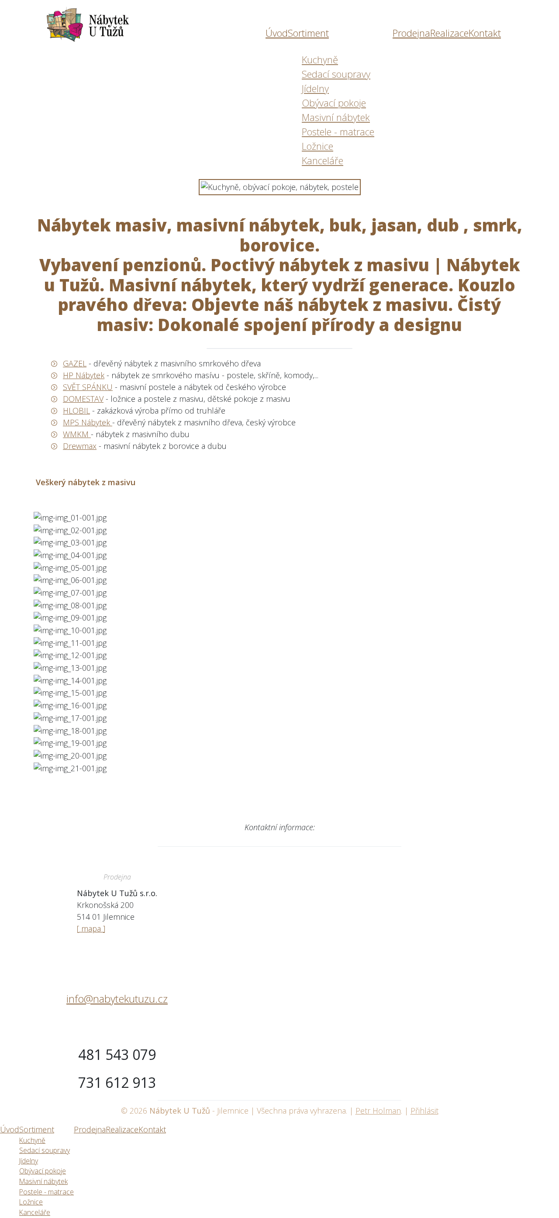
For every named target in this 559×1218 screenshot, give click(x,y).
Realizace (449, 32)
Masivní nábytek (336, 117)
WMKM (77, 434)
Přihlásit (424, 1110)
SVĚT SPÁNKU (88, 387)
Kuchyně (320, 59)
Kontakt (485, 32)
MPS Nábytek (87, 422)
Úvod (277, 32)
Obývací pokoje (334, 102)
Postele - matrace (338, 131)
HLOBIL (76, 410)
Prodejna (411, 32)
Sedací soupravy (336, 73)
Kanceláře (322, 160)
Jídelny (315, 88)
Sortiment (308, 32)
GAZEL (74, 363)
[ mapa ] (91, 928)
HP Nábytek (83, 375)
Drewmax (80, 446)
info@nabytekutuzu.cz (117, 998)
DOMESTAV (83, 398)
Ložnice (317, 145)
